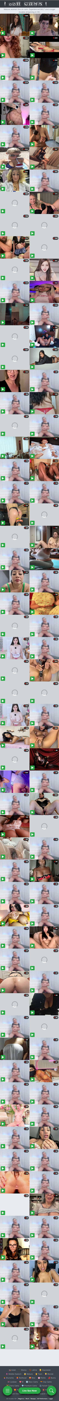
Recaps (33, 1399)
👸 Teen (38, 1374)
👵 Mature (28, 1374)
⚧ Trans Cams (12, 1386)
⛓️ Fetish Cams (46, 1386)
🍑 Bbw (32, 1378)
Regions (21, 1399)
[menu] (7, 1390)
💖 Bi (21, 1382)
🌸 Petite (42, 1378)
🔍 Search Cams (44, 1394)
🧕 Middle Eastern (13, 1374)
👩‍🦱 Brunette (8, 1378)
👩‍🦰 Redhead (21, 1378)
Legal (51, 1399)
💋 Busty (52, 1378)
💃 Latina (33, 1370)
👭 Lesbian (12, 1382)
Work (27, 1399)
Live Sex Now (29, 1390)
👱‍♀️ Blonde (49, 1374)
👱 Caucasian (45, 1370)
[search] (51, 1390)
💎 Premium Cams (29, 1386)
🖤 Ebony (22, 1370)
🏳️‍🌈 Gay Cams (46, 1382)
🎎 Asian (12, 1370)
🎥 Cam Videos (15, 1394)
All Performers (42, 1399)
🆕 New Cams (32, 1382)
